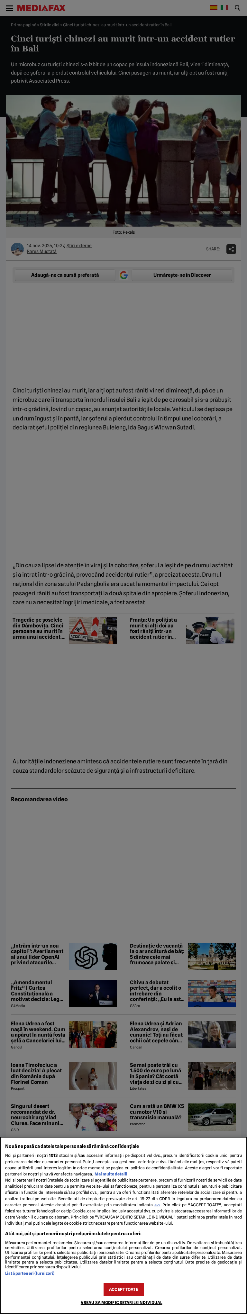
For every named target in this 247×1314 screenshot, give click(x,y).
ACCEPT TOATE (123, 1289)
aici (157, 1205)
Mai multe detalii (111, 1174)
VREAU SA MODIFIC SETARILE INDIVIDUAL (121, 1302)
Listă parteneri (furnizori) (29, 1273)
